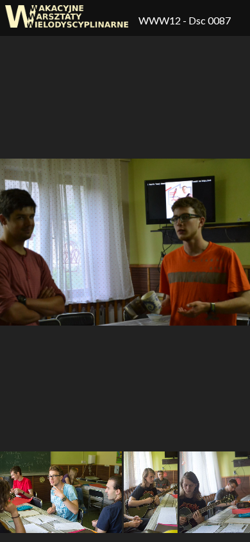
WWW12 (160, 20)
